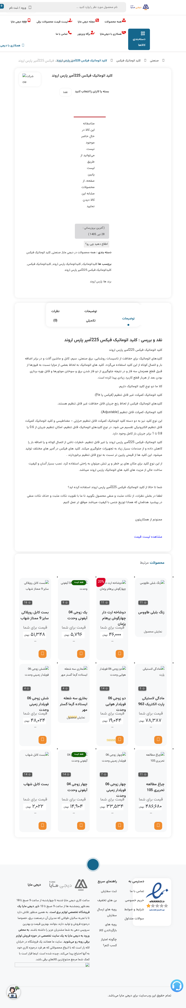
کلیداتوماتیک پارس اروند (66, 264)
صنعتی (154, 60)
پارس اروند (96, 281)
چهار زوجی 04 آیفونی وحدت (77, 787)
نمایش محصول (153, 631)
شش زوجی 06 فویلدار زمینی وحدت (38, 704)
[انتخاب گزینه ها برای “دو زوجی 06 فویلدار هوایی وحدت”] (120, 740)
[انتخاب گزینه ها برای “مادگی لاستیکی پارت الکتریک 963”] (158, 740)
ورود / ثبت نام (17, 8)
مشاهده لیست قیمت (148, 536)
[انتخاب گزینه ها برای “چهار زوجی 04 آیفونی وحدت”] (81, 826)
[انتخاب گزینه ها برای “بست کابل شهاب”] (42, 826)
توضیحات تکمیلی (90, 316)
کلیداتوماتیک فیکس (39, 264)
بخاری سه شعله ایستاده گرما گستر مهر (73, 704)
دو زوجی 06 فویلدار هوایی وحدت (115, 704)
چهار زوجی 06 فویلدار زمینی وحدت (115, 790)
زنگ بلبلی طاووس (151, 612)
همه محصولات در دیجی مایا (79, 252)
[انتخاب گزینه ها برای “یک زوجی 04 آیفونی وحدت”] (81, 654)
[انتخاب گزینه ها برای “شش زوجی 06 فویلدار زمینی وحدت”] (42, 740)
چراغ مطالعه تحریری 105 (155, 787)
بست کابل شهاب (36, 784)
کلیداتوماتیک (89, 264)
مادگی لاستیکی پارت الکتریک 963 (151, 701)
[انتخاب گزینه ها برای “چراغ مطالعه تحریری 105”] (158, 826)
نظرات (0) (55, 316)
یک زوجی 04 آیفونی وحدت (77, 615)
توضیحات (128, 318)
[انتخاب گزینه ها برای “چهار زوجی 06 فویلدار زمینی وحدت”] (120, 826)
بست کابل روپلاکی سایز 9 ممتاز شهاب (34, 615)
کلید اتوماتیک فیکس (128, 60)
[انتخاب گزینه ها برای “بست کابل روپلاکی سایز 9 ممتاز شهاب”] (42, 654)
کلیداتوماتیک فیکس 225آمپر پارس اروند (87, 270)
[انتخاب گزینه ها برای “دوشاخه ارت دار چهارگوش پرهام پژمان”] (120, 654)
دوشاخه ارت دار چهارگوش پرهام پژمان (114, 618)
